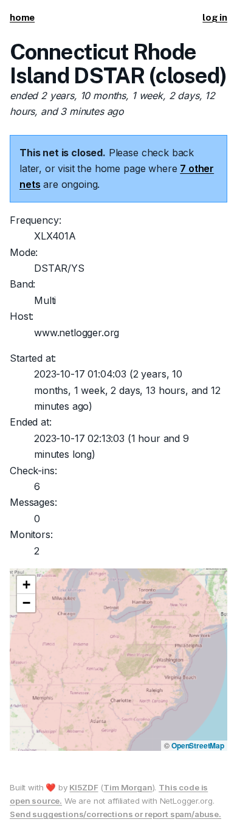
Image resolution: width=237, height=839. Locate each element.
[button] (26, 585)
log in (214, 17)
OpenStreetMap (197, 745)
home (22, 17)
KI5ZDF (83, 787)
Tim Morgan (127, 787)
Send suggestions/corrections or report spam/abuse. (115, 814)
